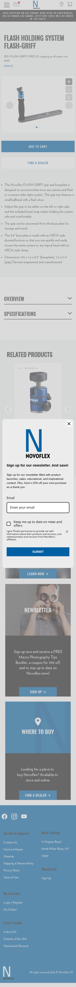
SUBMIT (38, 551)
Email (11, 498)
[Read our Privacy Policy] (67, 531)
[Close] (69, 423)
